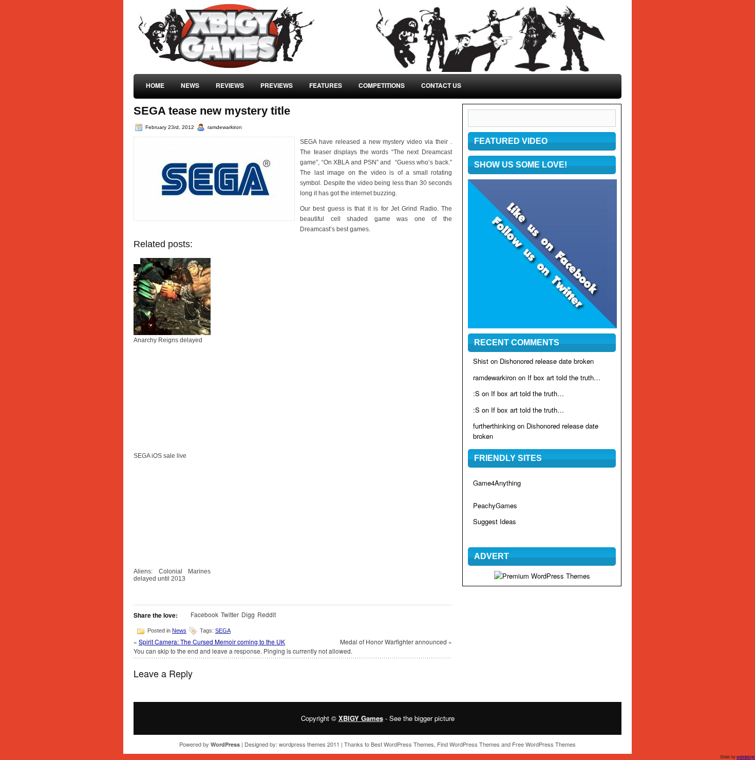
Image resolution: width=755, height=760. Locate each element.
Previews (276, 85)
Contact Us (441, 85)
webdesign (746, 756)
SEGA (223, 630)
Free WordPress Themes (544, 744)
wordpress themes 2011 (309, 744)
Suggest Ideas (494, 521)
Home (155, 85)
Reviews (230, 85)
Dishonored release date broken (547, 361)
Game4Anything (497, 483)
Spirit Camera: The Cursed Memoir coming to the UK (212, 641)
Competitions (381, 85)
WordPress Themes (409, 744)
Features (325, 85)
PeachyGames (495, 505)
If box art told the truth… (563, 377)
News (190, 85)
